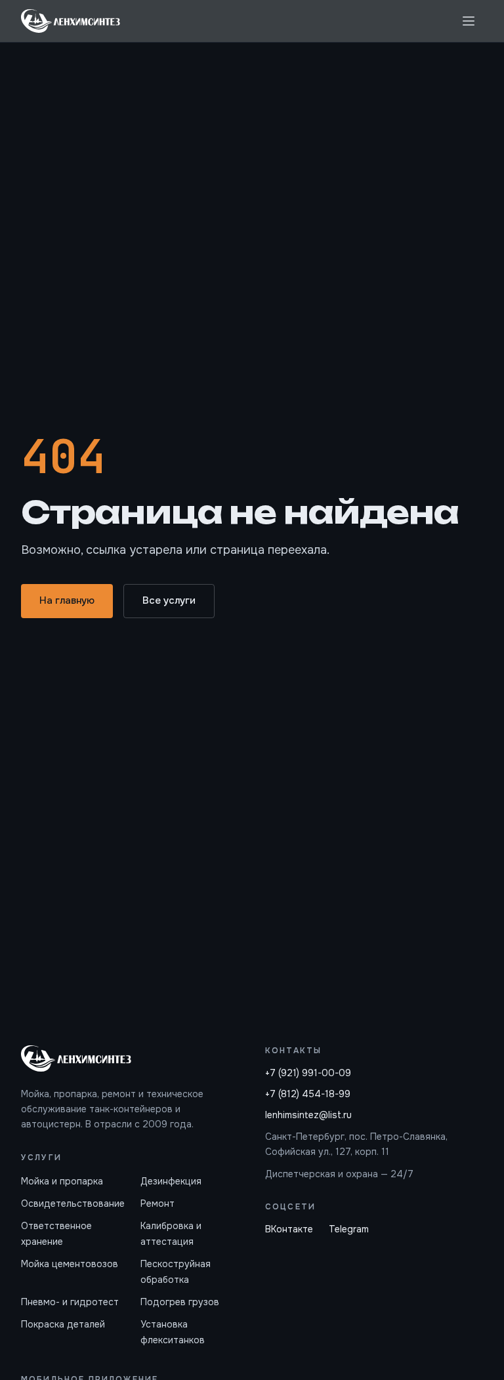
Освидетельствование (73, 1203)
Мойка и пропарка (62, 1181)
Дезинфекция (170, 1181)
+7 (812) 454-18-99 (307, 1094)
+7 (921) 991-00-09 (308, 1073)
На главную (66, 600)
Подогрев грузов (179, 1302)
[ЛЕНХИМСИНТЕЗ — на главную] (70, 21)
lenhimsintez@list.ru (308, 1115)
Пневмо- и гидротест (70, 1302)
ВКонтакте (289, 1229)
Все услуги (169, 600)
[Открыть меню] (468, 21)
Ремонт (157, 1203)
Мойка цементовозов (69, 1264)
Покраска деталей (63, 1324)
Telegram (349, 1229)
